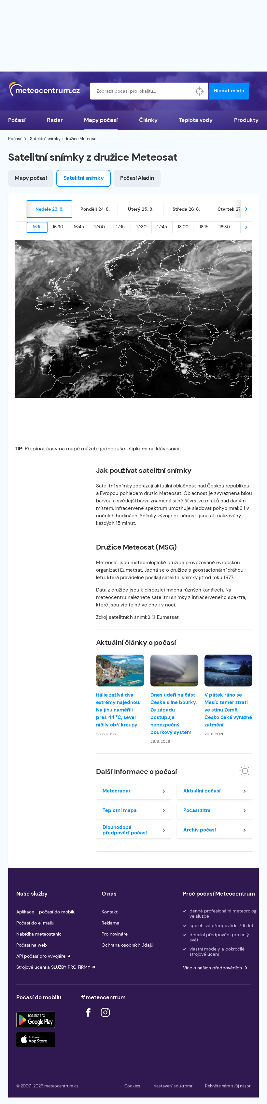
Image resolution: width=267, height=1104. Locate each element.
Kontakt (110, 912)
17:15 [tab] (120, 227)
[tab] (49, 209)
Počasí (16, 120)
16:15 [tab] (37, 227)
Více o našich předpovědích (212, 968)
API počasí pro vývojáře (40, 956)
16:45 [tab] (79, 227)
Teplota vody (196, 120)
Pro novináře (115, 934)
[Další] (246, 209)
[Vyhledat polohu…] (199, 91)
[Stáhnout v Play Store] (35, 1019)
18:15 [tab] (204, 227)
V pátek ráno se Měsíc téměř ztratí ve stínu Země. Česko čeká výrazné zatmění (228, 710)
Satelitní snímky (83, 177)
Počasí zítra (197, 810)
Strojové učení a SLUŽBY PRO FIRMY (53, 967)
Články (148, 120)
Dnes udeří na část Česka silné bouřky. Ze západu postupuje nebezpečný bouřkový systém (173, 714)
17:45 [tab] (162, 227)
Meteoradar (117, 791)
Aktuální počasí (201, 791)
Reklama (110, 923)
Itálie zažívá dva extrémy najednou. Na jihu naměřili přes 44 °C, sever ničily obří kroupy (118, 710)
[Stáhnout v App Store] (35, 1039)
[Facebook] (89, 1018)
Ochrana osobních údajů (127, 945)
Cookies (132, 1086)
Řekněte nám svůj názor (228, 1086)
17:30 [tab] (141, 227)
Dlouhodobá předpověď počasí (125, 830)
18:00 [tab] (183, 227)
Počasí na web (31, 945)
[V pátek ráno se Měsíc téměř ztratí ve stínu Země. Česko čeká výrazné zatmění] (228, 670)
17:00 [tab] (99, 227)
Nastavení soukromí (172, 1086)
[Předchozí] (21, 209)
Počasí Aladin (137, 177)
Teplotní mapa (120, 810)
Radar (55, 120)
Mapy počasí (101, 120)
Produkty (246, 120)
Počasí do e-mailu (35, 923)
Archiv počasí (199, 830)
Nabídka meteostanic (39, 934)
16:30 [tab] (58, 227)
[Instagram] (105, 1018)
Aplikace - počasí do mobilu (46, 912)
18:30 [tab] (224, 227)
